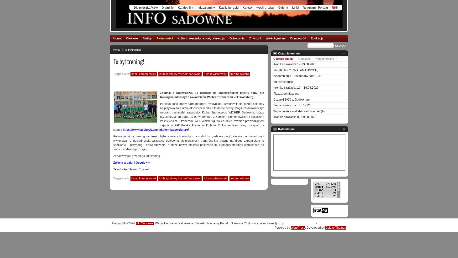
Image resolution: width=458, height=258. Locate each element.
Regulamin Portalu (315, 7)
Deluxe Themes (335, 227)
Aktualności (164, 38)
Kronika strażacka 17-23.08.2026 (294, 64)
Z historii (255, 38)
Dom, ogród (298, 38)
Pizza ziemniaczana (286, 93)
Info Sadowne (145, 223)
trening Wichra (239, 74)
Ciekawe (132, 38)
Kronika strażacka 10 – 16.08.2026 (295, 87)
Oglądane (304, 58)
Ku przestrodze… (284, 82)
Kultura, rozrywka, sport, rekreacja (201, 38)
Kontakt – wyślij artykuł (258, 7)
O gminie (168, 7)
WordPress (298, 227)
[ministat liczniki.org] (327, 197)
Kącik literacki (229, 7)
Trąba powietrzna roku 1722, (292, 105)
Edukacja (317, 38)
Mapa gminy (206, 7)
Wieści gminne (276, 38)
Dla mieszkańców (146, 7)
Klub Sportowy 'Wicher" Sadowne (180, 74)
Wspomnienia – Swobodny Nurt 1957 (297, 76)
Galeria (283, 7)
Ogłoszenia (237, 38)
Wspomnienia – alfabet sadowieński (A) (299, 111)
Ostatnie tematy (283, 58)
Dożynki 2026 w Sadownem (291, 99)
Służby (147, 38)
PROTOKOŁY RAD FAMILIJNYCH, (295, 70)
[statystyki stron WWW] (320, 212)
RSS (335, 7)
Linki (295, 7)
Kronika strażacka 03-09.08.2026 (294, 117)
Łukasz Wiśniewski (215, 74)
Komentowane (325, 58)
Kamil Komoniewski (143, 74)
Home (117, 38)
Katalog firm (186, 7)
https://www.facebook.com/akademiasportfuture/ (156, 129)
